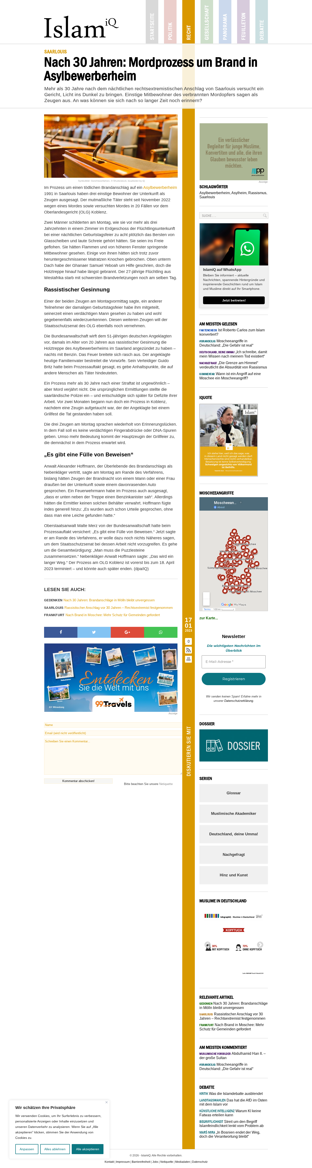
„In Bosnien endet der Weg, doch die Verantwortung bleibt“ (229, 1134)
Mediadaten (182, 1161)
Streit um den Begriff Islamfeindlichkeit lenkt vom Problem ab (231, 1124)
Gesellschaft (207, 22)
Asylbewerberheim (214, 193)
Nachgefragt (234, 854)
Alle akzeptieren (87, 1149)
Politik (170, 22)
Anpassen (27, 1149)
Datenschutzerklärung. (239, 700)
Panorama (225, 22)
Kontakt (109, 1161)
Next (258, 943)
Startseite (152, 22)
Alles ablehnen (55, 1149)
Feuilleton (243, 22)
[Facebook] (60, 632)
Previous (206, 943)
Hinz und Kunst (234, 875)
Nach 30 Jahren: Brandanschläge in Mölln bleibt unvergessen (99, 600)
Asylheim (238, 193)
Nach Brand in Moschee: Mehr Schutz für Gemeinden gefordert (102, 615)
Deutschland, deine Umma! (233, 834)
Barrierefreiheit (141, 1161)
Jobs (155, 1161)
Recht (188, 22)
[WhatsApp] (160, 632)
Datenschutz (200, 1161)
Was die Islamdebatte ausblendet (231, 1094)
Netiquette (166, 784)
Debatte (261, 22)
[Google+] (127, 632)
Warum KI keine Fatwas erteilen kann (230, 1113)
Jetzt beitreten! (234, 300)
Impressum (123, 1161)
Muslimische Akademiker (233, 813)
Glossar (234, 793)
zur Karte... (208, 618)
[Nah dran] (107, 1102)
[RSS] (188, 650)
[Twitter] (94, 632)
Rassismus (257, 193)
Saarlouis (207, 197)
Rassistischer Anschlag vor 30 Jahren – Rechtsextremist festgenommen (108, 608)
